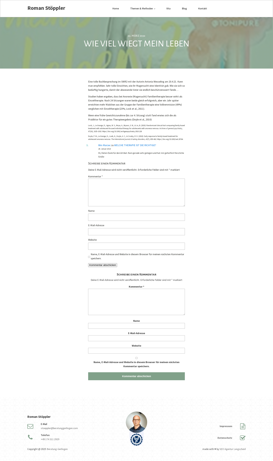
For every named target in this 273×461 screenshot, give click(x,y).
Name (91, 210)
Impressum (226, 426)
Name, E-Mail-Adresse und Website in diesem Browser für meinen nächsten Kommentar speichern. (137, 256)
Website (92, 239)
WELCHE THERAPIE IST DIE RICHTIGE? (135, 145)
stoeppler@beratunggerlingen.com (59, 428)
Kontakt (202, 8)
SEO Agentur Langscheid (233, 449)
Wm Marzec (104, 145)
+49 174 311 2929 (50, 439)
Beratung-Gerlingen (57, 449)
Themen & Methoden (141, 8)
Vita (168, 8)
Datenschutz (225, 437)
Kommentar (95, 176)
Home (115, 8)
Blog (184, 8)
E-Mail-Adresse (96, 225)
